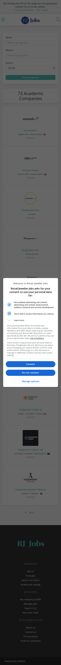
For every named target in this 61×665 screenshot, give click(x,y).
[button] (30, 320)
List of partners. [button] (37, 338)
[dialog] (30, 332)
